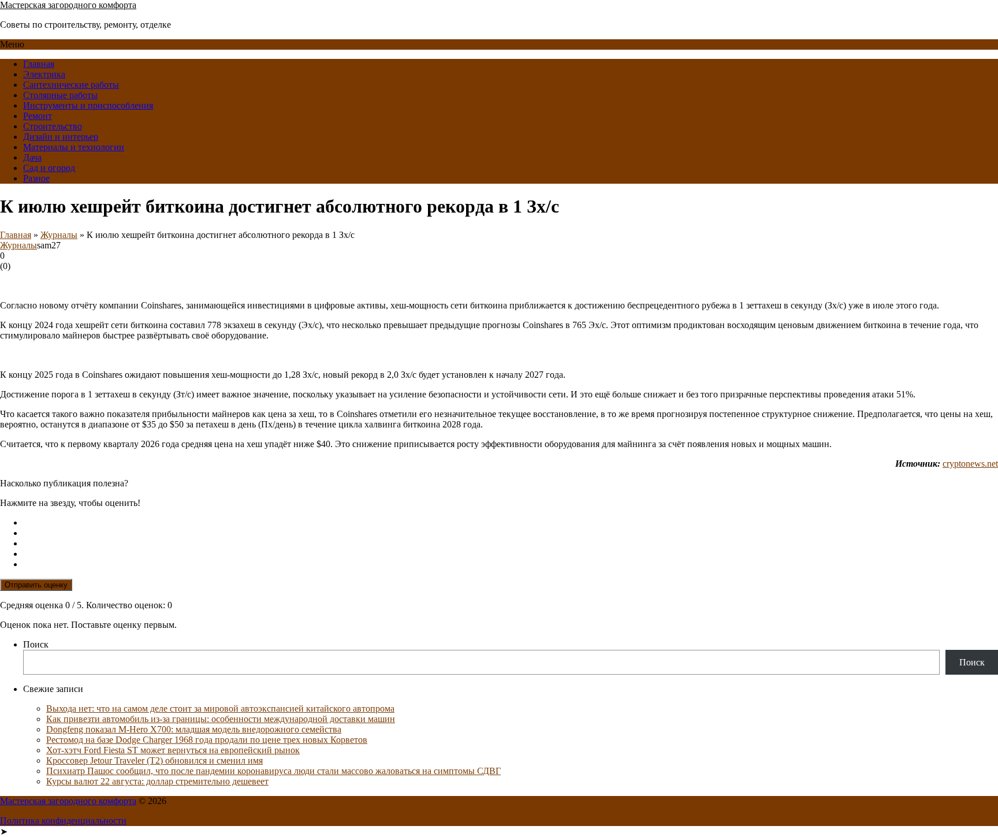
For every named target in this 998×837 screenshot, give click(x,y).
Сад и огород (49, 168)
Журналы (58, 235)
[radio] (510, 523)
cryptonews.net (970, 463)
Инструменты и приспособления (88, 105)
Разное (36, 178)
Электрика (44, 74)
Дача (32, 157)
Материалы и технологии (73, 147)
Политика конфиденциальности (63, 820)
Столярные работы (60, 95)
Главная (38, 64)
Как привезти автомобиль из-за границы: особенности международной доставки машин (220, 719)
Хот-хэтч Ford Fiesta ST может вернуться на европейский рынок (173, 750)
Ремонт (37, 116)
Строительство (52, 126)
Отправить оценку (36, 585)
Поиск (36, 644)
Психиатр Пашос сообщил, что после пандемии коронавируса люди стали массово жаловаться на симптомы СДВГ (273, 771)
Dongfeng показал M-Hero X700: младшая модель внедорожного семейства (193, 729)
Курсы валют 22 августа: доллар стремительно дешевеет (157, 781)
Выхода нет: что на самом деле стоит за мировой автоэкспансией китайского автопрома (220, 708)
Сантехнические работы (71, 85)
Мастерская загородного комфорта (68, 5)
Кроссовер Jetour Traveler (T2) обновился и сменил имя (154, 760)
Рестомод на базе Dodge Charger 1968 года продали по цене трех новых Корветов (206, 740)
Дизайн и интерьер (60, 137)
